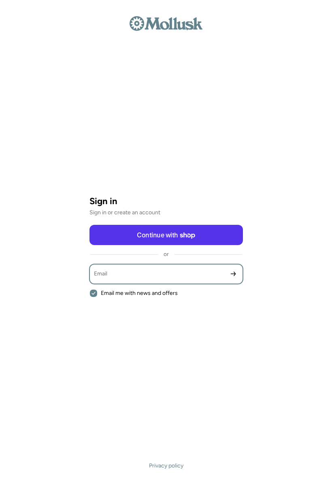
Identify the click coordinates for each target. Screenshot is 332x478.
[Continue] (233, 274)
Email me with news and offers (139, 293)
